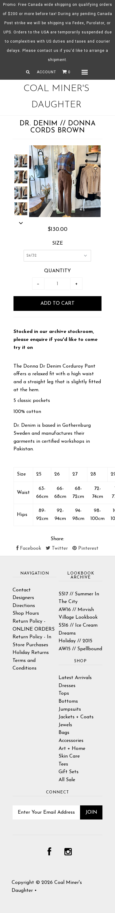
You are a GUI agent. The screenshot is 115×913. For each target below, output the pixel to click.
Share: (57, 539)
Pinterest (87, 548)
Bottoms (68, 701)
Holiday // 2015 (75, 641)
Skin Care (69, 756)
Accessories (71, 740)
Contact (22, 590)
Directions (24, 605)
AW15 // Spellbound (80, 649)
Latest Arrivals (75, 677)
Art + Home (72, 748)
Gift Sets (69, 772)
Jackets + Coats (76, 717)
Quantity (57, 271)
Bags (64, 732)
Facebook (29, 548)
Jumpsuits (70, 709)
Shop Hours (26, 613)
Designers (23, 597)
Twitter (59, 548)
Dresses (67, 685)
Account (46, 72)
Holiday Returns (31, 652)
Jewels (65, 725)
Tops (64, 693)
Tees (63, 764)
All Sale (67, 779)
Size (57, 243)
